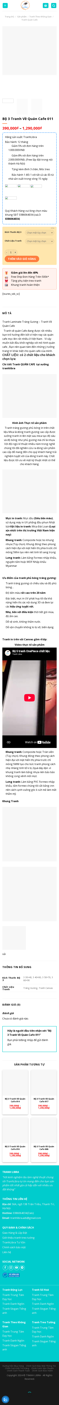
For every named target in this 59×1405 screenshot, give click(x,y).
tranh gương (31, 432)
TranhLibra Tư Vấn (13, 1242)
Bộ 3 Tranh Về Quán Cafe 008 (44, 1148)
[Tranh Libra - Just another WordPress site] (25, 5)
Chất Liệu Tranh (13, 241)
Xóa (52, 228)
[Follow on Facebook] (5, 1267)
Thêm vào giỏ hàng (22, 259)
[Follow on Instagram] (11, 1267)
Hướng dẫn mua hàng (13, 1366)
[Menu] (5, 5)
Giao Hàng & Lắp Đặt (14, 1233)
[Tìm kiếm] (53, 5)
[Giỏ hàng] (45, 5)
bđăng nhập (26, 1040)
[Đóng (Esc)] (3, 1386)
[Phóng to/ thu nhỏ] (12, 1386)
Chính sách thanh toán (18, 1370)
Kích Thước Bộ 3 (13, 232)
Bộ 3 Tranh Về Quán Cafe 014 (15, 1100)
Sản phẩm (22, 16)
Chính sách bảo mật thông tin (41, 1366)
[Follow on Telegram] (22, 1267)
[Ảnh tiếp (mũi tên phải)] (12, 1399)
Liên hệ (6, 1252)
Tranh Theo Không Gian (40, 16)
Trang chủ (9, 16)
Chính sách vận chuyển (42, 1368)
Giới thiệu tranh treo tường (18, 1237)
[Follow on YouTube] (16, 1267)
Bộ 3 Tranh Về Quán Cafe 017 (44, 1100)
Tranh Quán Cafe (30, 19)
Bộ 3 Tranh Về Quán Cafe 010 (15, 1148)
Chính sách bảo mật (14, 1247)
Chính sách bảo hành (42, 1370)
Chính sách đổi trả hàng (17, 1368)
